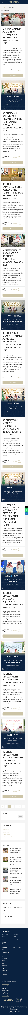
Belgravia (16, 934)
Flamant (3, 936)
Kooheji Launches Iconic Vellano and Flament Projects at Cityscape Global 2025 (13, 191)
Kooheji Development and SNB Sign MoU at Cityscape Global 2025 (13, 679)
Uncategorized (8, 837)
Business (15, 70)
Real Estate (19, 69)
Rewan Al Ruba (5, 934)
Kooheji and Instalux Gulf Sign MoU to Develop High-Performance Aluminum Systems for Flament (11, 514)
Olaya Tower (4, 940)
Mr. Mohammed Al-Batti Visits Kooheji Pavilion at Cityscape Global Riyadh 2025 (12, 36)
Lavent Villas (16, 940)
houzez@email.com (9, 919)
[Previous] (2, 806)
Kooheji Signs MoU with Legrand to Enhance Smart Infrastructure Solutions (12, 427)
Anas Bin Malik (17, 938)
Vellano (3, 938)
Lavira (15, 936)
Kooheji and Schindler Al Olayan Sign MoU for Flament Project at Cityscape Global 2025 (13, 122)
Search (5, 813)
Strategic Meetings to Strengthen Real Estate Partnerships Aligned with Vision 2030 (16, 881)
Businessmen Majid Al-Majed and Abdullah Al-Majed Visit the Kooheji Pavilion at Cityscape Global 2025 (16, 891)
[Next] (19, 806)
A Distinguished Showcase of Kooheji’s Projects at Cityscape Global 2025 (13, 257)
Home (4, 7)
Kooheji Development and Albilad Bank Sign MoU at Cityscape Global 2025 (13, 759)
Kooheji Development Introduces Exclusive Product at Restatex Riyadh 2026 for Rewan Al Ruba (16, 861)
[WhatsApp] (26, 510)
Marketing (6, 832)
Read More (13, 75)
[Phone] (26, 513)
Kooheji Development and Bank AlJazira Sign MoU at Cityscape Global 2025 (13, 600)
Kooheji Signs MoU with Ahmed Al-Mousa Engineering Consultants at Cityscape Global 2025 (13, 341)
